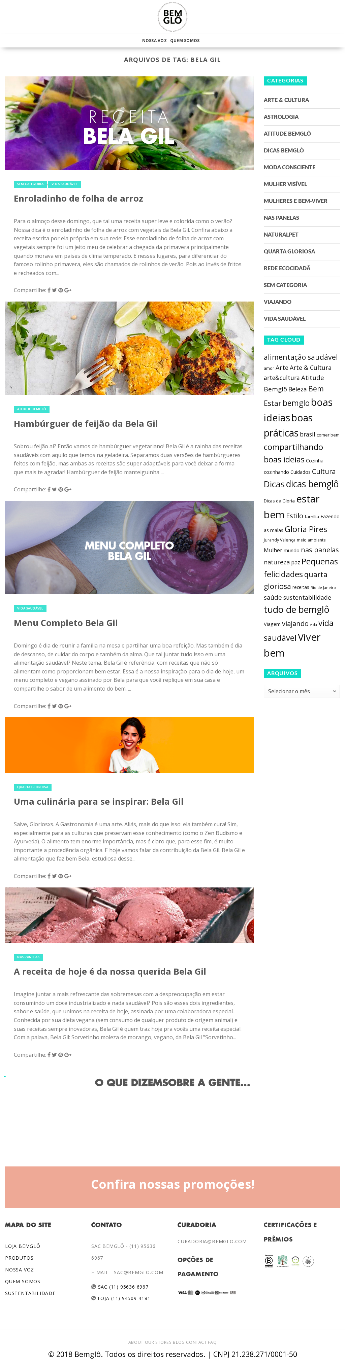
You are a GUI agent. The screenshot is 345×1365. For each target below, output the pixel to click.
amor (269, 368)
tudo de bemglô (297, 609)
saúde (273, 597)
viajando (295, 623)
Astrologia (281, 117)
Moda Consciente (289, 167)
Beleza (297, 389)
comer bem (328, 435)
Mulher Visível (285, 184)
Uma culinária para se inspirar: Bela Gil (99, 801)
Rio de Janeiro (323, 587)
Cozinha (314, 460)
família (312, 517)
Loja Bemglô (22, 1246)
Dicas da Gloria (279, 501)
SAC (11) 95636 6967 (122, 1287)
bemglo (296, 403)
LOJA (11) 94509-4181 (123, 1298)
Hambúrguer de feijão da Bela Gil (86, 423)
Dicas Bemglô (284, 150)
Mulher (273, 550)
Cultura (324, 471)
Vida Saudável (64, 184)
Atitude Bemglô (31, 409)
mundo (292, 550)
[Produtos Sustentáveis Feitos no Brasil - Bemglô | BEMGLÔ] (172, 17)
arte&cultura (282, 378)
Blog (179, 1342)
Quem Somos (184, 40)
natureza (277, 562)
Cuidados (300, 472)
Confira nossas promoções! (172, 1184)
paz (295, 562)
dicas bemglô (312, 484)
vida (313, 624)
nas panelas (320, 549)
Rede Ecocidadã (287, 268)
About (136, 1342)
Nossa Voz (154, 40)
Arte (282, 367)
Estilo (294, 515)
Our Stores (158, 1342)
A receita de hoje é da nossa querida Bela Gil (110, 971)
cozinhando (276, 472)
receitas (300, 587)
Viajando (277, 302)
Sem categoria (30, 184)
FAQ (212, 1342)
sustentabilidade (307, 597)
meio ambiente (311, 540)
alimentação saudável (301, 357)
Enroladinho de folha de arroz (78, 198)
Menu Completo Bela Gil (66, 623)
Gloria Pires (306, 528)
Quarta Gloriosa (32, 787)
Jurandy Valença (279, 540)
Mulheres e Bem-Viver (295, 201)
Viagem (272, 624)
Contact (196, 1342)
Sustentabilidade (30, 1293)
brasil (307, 434)
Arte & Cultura (286, 100)
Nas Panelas (28, 957)
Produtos (19, 1258)
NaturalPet (281, 235)
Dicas (274, 484)
